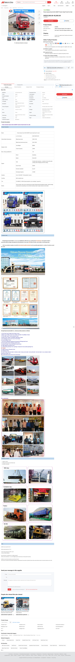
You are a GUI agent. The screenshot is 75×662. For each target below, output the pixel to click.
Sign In (45, 79)
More (2, 650)
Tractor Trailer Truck (53, 645)
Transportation (6, 7)
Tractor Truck (15, 7)
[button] (50, 87)
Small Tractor (14, 645)
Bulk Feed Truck (40, 626)
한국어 (46, 655)
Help (54, 5)
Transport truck (3, 624)
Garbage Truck (21, 628)
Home (2, 7)
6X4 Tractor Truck (20, 7)
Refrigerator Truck (4, 626)
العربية (43, 655)
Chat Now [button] (67, 20)
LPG (2, 628)
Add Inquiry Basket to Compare (22, 42)
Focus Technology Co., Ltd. (30, 657)
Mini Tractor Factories (5, 645)
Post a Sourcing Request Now (31, 589)
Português (19, 655)
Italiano (32, 655)
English (12, 655)
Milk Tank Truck (22, 626)
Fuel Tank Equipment (59, 626)
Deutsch (35, 655)
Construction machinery (60, 624)
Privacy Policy (54, 657)
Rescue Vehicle (40, 624)
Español (15, 655)
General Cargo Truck (10, 640)
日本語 (50, 655)
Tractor (3, 640)
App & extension (60, 5)
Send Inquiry (50, 20)
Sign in (73, 2)
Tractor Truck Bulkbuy (23, 648)
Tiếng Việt (62, 655)
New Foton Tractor (14, 648)
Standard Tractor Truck (26, 640)
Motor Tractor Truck (5, 648)
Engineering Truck (41, 628)
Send (9, 589)
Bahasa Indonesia (68, 655)
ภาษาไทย (55, 655)
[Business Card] (72, 89)
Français (23, 655)
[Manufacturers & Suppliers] (7, 2)
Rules (73, 5)
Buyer (49, 5)
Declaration (49, 657)
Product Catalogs (17, 622)
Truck (10, 7)
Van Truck (57, 628)
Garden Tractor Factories (23, 645)
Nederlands (39, 655)
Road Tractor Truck (62, 645)
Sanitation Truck (22, 624)
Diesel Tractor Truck (44, 640)
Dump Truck (18, 640)
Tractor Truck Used (44, 645)
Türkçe (59, 655)
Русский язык (28, 655)
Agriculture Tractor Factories (34, 645)
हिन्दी (52, 655)
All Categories (5, 5)
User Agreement (43, 657)
